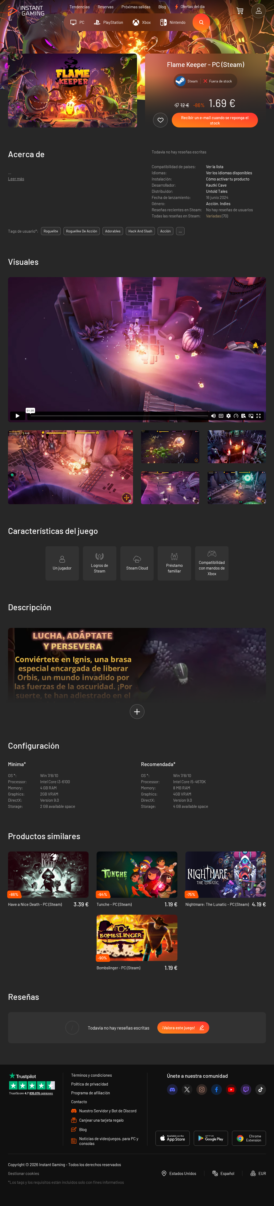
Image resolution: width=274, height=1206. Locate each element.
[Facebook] (216, 1089)
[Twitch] (246, 1089)
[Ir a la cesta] (240, 10)
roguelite (51, 231)
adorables (112, 231)
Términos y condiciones (91, 1075)
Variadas (214, 215)
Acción (212, 203)
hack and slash (140, 231)
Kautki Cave (216, 185)
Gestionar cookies (23, 1173)
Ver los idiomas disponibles (229, 172)
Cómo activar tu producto (227, 178)
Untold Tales (216, 191)
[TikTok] (260, 1089)
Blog (162, 6)
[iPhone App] (172, 1138)
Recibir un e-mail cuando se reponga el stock (215, 120)
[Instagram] (201, 1089)
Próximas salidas (135, 6)
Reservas (105, 6)
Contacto (79, 1101)
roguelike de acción (81, 231)
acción (165, 231)
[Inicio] (26, 11)
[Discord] (172, 1089)
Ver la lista (214, 166)
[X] (187, 1089)
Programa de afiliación (90, 1092)
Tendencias (80, 6)
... (180, 231)
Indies (225, 203)
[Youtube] (231, 1089)
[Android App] (211, 1138)
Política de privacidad (89, 1083)
